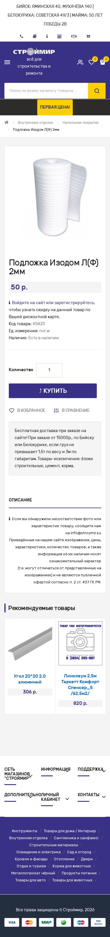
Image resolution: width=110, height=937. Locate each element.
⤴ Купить (53, 390)
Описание (20, 500)
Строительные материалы (53, 845)
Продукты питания (79, 873)
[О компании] (47, 36)
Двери (87, 859)
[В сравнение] (37, 658)
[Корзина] (88, 36)
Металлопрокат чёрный (33, 873)
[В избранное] (22, 658)
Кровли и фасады (31, 859)
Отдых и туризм (31, 866)
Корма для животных (72, 866)
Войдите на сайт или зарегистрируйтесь (53, 302)
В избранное (31, 410)
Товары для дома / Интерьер (70, 831)
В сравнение (75, 410)
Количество (21, 369)
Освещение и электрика (38, 852)
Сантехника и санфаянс (76, 838)
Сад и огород (79, 852)
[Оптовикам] (74, 36)
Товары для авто (30, 880)
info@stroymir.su (86, 533)
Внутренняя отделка (28, 838)
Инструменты (24, 831)
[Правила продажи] (59, 36)
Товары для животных (72, 880)
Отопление (64, 859)
